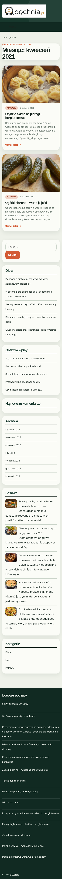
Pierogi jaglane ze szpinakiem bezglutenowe (25, 824)
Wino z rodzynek (11, 802)
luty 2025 (10, 453)
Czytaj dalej (13, 144)
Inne (7, 660)
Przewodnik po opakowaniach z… (23, 381)
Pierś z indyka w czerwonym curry (20, 791)
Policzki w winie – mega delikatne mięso (23, 845)
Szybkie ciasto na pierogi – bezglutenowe (23, 116)
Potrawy (11, 108)
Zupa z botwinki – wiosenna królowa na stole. (25, 769)
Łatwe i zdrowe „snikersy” (15, 703)
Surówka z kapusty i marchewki (18, 716)
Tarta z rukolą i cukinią (14, 780)
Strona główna (9, 37)
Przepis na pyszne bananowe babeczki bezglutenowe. (30, 813)
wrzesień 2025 (13, 437)
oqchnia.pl (14, 874)
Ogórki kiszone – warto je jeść (26, 203)
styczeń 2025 (12, 460)
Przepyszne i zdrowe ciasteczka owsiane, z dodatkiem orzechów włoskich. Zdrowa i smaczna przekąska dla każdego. (30, 732)
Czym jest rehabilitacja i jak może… (23, 389)
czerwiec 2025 (13, 445)
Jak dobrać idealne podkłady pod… (24, 366)
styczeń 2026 (12, 429)
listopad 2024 (12, 476)
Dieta (8, 652)
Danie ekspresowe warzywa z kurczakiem (24, 856)
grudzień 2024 (13, 468)
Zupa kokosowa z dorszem (16, 835)
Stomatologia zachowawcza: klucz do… (26, 374)
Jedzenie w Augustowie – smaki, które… (26, 358)
